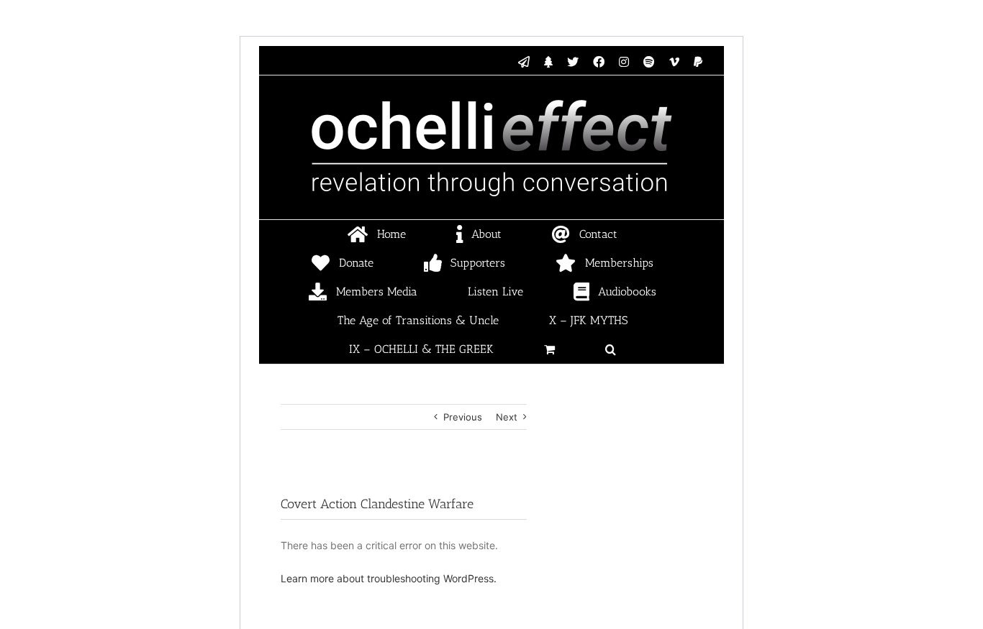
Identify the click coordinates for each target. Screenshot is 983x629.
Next (506, 417)
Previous (462, 417)
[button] (611, 349)
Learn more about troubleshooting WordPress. (389, 578)
